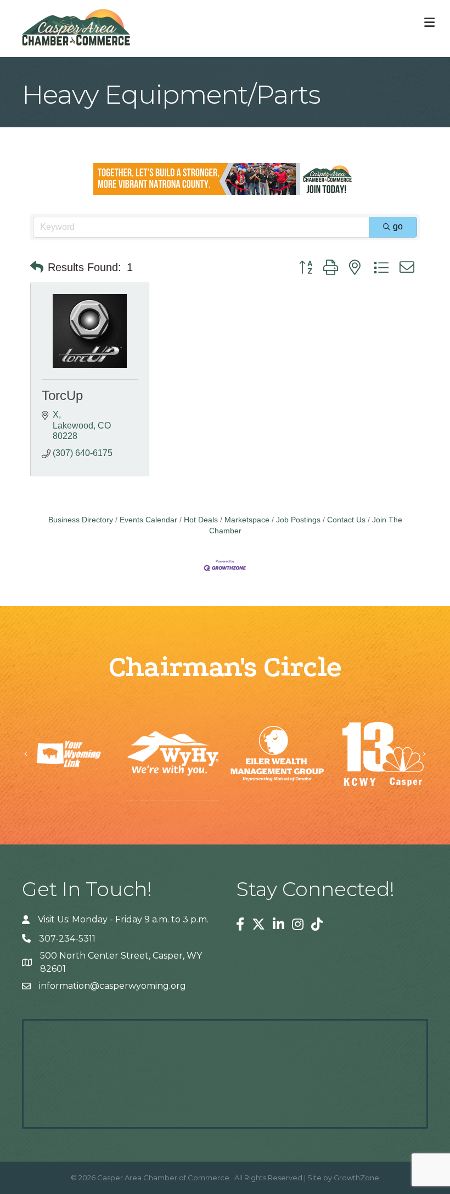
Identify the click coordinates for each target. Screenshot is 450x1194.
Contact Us (346, 520)
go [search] (398, 226)
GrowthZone (356, 1177)
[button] (36, 267)
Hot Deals (201, 520)
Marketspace (246, 520)
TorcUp (62, 395)
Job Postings (298, 520)
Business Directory (80, 520)
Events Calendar (148, 520)
